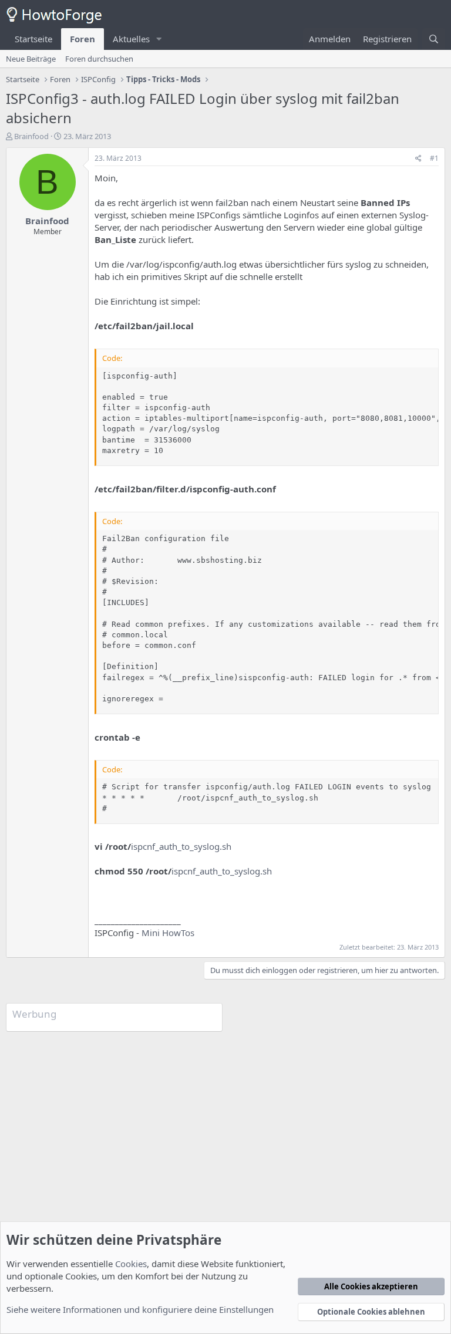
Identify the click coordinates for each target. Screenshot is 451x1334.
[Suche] (433, 39)
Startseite (33, 39)
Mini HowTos (168, 932)
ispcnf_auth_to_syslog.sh (181, 846)
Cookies (131, 1263)
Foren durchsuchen (99, 58)
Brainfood (31, 136)
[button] (159, 39)
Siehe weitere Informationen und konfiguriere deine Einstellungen (140, 1309)
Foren (82, 39)
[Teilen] (418, 159)
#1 (434, 158)
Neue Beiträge (31, 58)
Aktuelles (131, 39)
